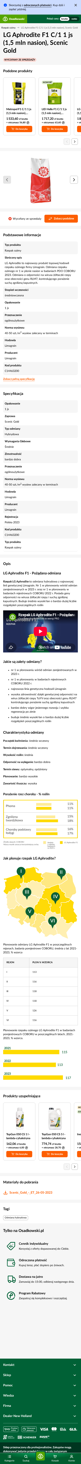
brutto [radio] (64, 19)
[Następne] (74, 180)
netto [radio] (74, 19)
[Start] (40, 1456)
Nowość (47, 82)
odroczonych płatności (38, 5)
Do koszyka (22, 129)
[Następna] (75, 141)
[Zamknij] (76, 5)
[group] (69, 19)
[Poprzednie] (7, 180)
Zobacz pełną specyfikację (19, 379)
